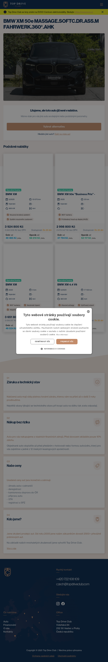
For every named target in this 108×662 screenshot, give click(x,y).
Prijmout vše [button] (66, 341)
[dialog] (54, 331)
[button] (54, 349)
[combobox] (88, 311)
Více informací (62, 334)
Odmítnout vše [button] (42, 341)
